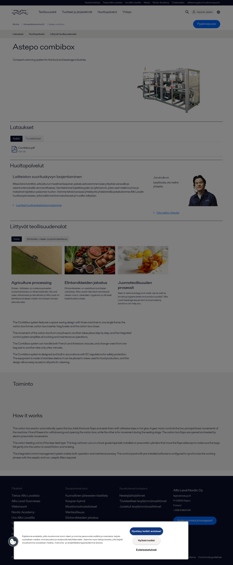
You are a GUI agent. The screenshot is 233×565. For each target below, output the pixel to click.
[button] (13, 541)
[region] (101, 540)
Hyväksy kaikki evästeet (146, 531)
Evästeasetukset (146, 549)
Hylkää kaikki (146, 540)
